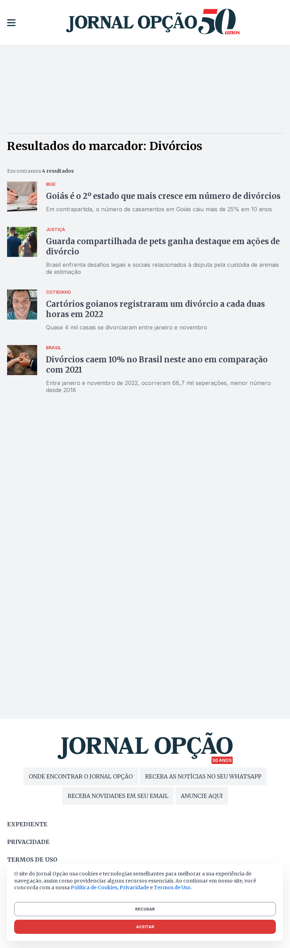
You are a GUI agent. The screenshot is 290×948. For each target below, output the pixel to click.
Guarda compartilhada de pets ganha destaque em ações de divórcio (163, 246)
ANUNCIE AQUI (202, 795)
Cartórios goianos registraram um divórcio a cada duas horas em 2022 (155, 309)
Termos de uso (32, 859)
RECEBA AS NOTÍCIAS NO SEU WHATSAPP (203, 776)
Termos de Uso (172, 887)
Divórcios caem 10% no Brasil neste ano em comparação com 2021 (157, 365)
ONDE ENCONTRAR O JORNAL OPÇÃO (81, 776)
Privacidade (28, 841)
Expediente (27, 824)
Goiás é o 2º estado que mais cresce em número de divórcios (164, 196)
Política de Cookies (94, 887)
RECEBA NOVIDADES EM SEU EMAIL (118, 795)
